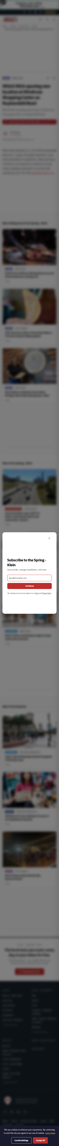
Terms (37, 593)
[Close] (49, 538)
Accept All (40, 1140)
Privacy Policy (46, 593)
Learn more (50, 1133)
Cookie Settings (21, 1140)
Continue (29, 586)
